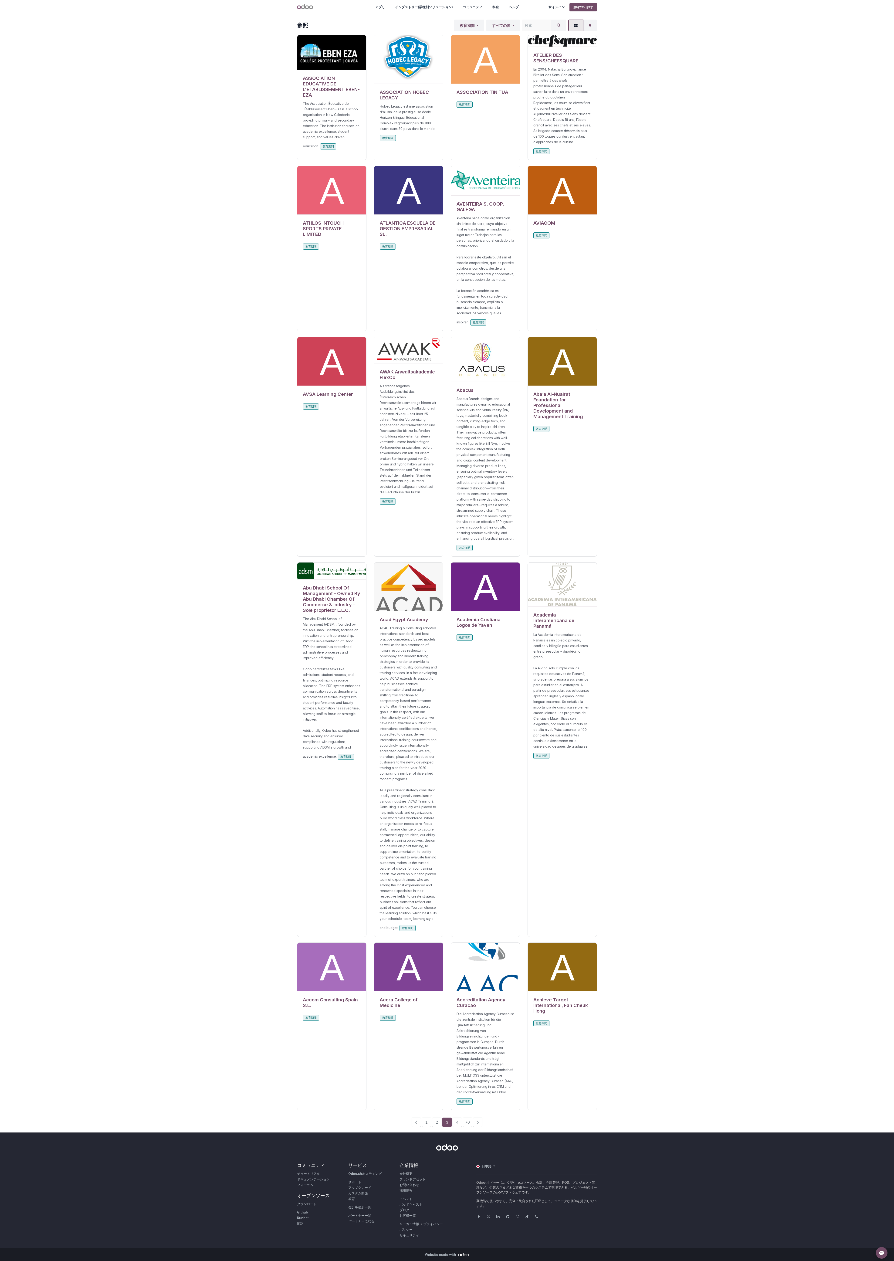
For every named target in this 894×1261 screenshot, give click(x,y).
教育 (351, 1199)
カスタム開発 (358, 1193)
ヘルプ (514, 7)
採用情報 (406, 1190)
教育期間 (467, 25)
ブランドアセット (413, 1179)
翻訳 (300, 1223)
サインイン (557, 7)
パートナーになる (361, 1221)
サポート (354, 1182)
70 (467, 1122)
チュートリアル (308, 1174)
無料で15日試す (583, 7)
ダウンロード (307, 1204)
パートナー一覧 (359, 1215)
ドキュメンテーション (313, 1179)
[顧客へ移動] (331, 52)
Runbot (303, 1218)
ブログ (404, 1210)
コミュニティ (472, 7)
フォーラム (305, 1185)
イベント (406, 1199)
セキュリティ (409, 1235)
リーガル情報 (409, 1224)
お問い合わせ (409, 1185)
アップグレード (359, 1188)
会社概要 (406, 1174)
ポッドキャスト (411, 1204)
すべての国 (501, 25)
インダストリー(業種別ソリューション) (424, 7)
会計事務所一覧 (359, 1207)
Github (302, 1212)
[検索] (558, 25)
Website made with (441, 1255)
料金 (495, 7)
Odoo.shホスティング (365, 1174)
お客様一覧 (408, 1215)
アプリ (380, 7)
